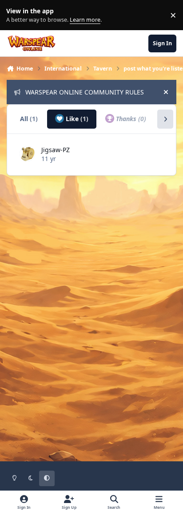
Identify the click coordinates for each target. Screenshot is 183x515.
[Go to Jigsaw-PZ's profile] (27, 153)
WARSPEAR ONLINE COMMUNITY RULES (84, 92)
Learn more (17, 15)
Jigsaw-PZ (55, 149)
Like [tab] (76, 118)
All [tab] (29, 118)
